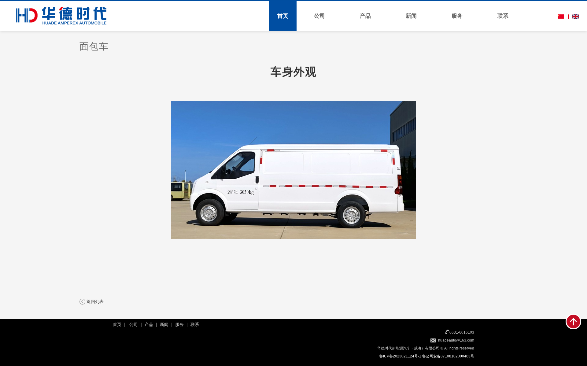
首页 (282, 16)
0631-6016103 (461, 332)
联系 (502, 16)
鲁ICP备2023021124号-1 (400, 356)
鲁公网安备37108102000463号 (448, 356)
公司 (319, 16)
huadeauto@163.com (456, 340)
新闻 (411, 16)
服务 (457, 16)
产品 (365, 16)
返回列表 (95, 301)
